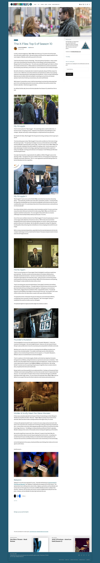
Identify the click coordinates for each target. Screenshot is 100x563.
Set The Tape (13, 553)
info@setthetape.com (76, 51)
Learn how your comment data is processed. (39, 531)
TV (38, 4)
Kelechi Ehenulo (23, 47)
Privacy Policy (82, 559)
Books (49, 4)
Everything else (55, 4)
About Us (67, 559)
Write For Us (61, 559)
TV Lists (16, 40)
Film (35, 4)
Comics (42, 4)
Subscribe (69, 74)
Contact (88, 559)
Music (46, 4)
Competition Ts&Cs (74, 559)
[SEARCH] (89, 4)
